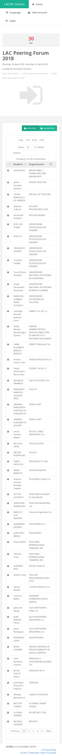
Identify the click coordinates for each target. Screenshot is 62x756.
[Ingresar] (31, 95)
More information (10, 73)
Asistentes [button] (49, 128)
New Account (39, 12)
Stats (54, 73)
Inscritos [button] (31, 128)
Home (39, 4)
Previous (15, 730)
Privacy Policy (49, 749)
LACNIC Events (14, 4)
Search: (17, 152)
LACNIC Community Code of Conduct (38, 752)
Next (48, 730)
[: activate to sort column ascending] (9, 164)
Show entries (31, 147)
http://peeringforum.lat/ (13, 78)
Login (12, 20)
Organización (36, 164)
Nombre (18, 164)
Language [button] (15, 12)
